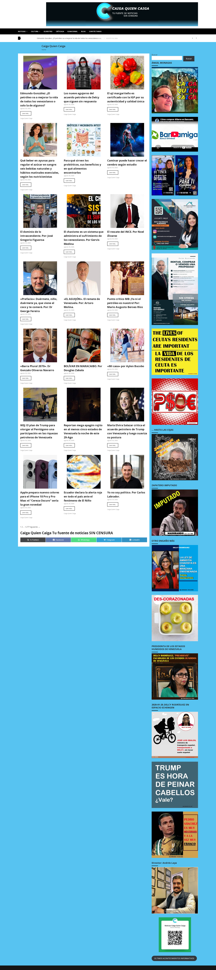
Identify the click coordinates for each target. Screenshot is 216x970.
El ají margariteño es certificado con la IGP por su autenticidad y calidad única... (67, 38)
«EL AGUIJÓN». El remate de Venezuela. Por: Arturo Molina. (82, 303)
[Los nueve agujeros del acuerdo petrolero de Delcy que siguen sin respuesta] (84, 72)
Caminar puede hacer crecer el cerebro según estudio (127, 162)
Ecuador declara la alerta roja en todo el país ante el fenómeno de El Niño (83, 496)
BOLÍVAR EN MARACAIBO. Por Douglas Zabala (83, 368)
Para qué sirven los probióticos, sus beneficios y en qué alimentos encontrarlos (82, 166)
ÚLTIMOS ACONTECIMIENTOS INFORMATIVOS (174, 958)
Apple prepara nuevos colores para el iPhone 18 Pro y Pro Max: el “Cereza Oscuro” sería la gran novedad (39, 498)
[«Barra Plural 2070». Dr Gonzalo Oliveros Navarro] (40, 345)
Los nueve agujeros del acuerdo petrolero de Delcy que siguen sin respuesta (81, 97)
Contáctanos (95, 31)
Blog (83, 31)
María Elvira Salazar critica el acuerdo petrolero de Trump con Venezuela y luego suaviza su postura (127, 431)
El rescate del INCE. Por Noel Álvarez (125, 234)
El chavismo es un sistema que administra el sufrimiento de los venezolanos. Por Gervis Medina (84, 238)
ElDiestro (48, 31)
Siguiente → (35, 527)
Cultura (34, 31)
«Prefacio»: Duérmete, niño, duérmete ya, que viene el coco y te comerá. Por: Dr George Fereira (38, 305)
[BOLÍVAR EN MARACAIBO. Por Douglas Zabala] (84, 345)
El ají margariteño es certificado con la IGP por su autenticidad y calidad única (125, 97)
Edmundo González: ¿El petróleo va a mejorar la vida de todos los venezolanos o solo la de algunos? (39, 99)
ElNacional (73, 31)
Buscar (155, 54)
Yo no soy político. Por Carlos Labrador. (126, 494)
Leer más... (25, 113)
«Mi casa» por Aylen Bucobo (125, 366)
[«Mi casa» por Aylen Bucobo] (127, 345)
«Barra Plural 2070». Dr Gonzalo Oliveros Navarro (37, 368)
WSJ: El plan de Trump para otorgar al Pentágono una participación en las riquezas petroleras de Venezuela (39, 431)
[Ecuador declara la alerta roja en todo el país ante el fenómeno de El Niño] (84, 472)
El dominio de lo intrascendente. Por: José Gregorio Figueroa (36, 236)
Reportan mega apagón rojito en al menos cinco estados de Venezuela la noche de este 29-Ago (83, 431)
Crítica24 (60, 31)
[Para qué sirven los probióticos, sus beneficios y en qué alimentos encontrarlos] (84, 140)
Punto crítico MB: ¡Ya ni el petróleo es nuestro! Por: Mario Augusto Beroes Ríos (125, 303)
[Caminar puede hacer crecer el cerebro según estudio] (127, 140)
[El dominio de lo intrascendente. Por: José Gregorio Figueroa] (40, 211)
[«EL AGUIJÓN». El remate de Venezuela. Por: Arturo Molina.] (84, 278)
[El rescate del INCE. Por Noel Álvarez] (127, 211)
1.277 (27, 527)
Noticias (22, 31)
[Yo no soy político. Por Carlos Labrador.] (127, 472)
